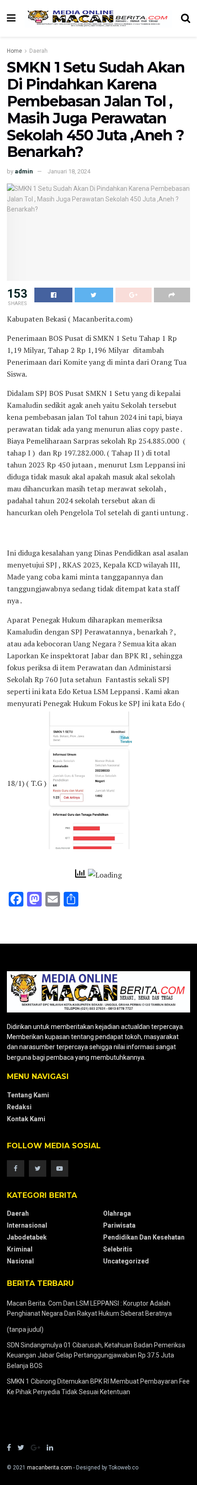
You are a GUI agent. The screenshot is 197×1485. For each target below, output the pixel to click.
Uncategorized (126, 1261)
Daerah (38, 51)
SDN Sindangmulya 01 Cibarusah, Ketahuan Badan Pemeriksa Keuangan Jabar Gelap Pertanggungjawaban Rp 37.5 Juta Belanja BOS (96, 1355)
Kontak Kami (26, 1119)
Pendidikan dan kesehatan (144, 1237)
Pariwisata (119, 1225)
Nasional (20, 1261)
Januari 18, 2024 (69, 171)
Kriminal (20, 1249)
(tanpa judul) (25, 1329)
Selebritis (117, 1249)
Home (14, 51)
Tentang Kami (28, 1095)
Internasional (27, 1225)
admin (24, 171)
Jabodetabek (27, 1237)
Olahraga (117, 1213)
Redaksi (19, 1107)
